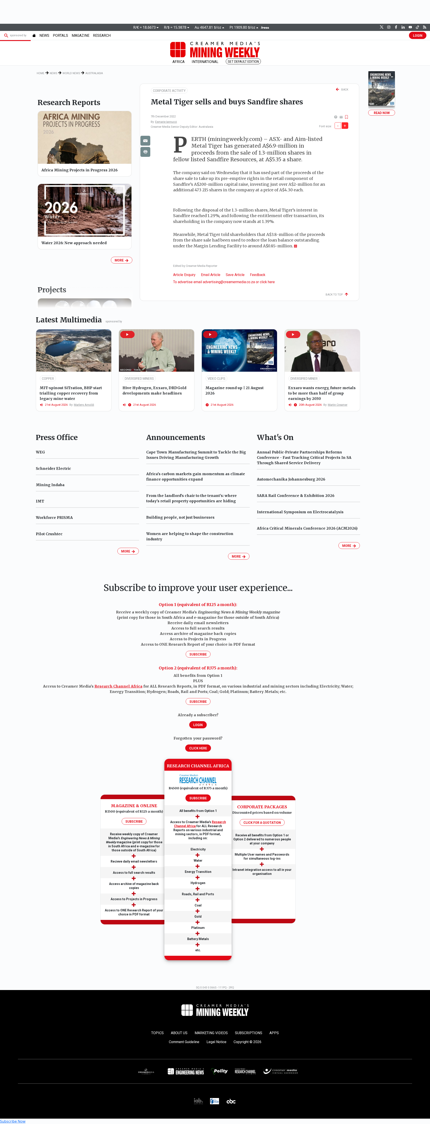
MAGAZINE (80, 35)
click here (267, 282)
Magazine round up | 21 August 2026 (234, 390)
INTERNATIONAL (205, 62)
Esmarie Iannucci (166, 121)
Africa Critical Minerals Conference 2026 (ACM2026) (307, 528)
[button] (127, 334)
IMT (40, 501)
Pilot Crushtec (49, 534)
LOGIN (417, 35)
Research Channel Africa (118, 686)
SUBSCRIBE (134, 821)
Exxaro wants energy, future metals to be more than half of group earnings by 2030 (322, 393)
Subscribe (198, 654)
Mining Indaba (50, 485)
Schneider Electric (53, 468)
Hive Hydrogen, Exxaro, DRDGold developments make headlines (154, 390)
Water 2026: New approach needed (74, 243)
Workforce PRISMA (54, 517)
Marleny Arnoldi (84, 404)
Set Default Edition (243, 61)
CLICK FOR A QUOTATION (262, 822)
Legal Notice (216, 1042)
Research (102, 35)
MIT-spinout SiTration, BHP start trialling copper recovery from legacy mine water (71, 393)
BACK (343, 89)
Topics (157, 1033)
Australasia (94, 73)
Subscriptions (248, 1033)
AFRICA (178, 62)
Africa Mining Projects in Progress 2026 (79, 170)
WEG (40, 452)
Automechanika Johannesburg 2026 (291, 479)
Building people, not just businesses (180, 517)
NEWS (44, 35)
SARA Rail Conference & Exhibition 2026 (295, 495)
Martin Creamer (337, 404)
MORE (120, 260)
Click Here (198, 748)
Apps (274, 1033)
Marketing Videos (211, 1033)
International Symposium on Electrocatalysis (300, 512)
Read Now (382, 113)
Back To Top (335, 294)
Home (40, 73)
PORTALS (60, 35)
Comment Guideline (184, 1042)
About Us (179, 1033)
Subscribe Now (13, 1121)
